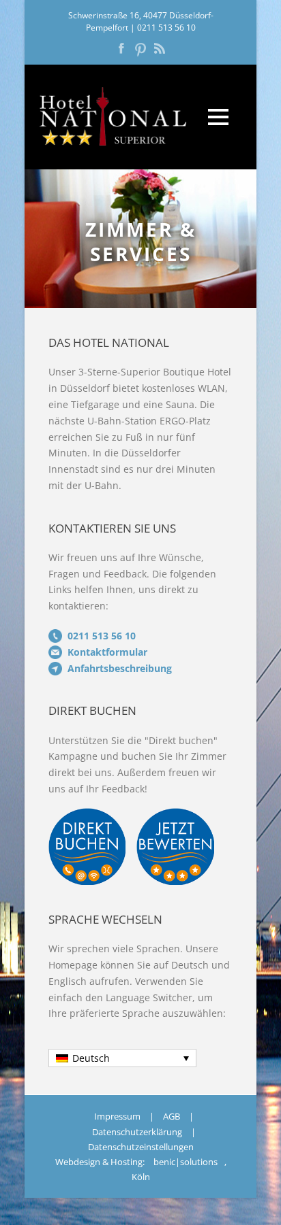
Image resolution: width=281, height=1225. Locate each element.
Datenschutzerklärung (137, 1132)
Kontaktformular (107, 651)
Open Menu (218, 116)
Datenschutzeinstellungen (141, 1147)
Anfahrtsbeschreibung (120, 668)
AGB (171, 1116)
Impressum (117, 1116)
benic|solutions (185, 1162)
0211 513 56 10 (166, 27)
